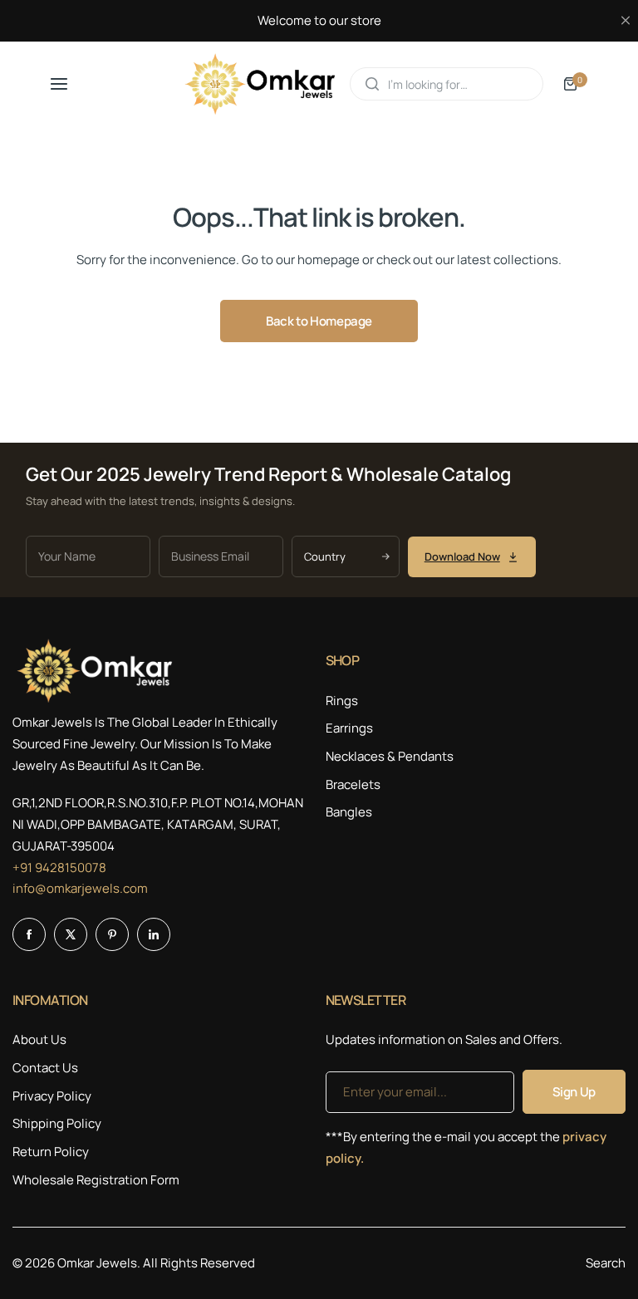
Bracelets (353, 784)
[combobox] (446, 83)
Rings (342, 700)
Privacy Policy (51, 1096)
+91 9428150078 (59, 867)
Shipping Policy (56, 1123)
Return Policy (50, 1151)
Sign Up (574, 1091)
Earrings (349, 728)
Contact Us (45, 1067)
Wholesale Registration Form (95, 1180)
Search (606, 1263)
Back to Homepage (319, 321)
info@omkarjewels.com (80, 888)
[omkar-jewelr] (260, 84)
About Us (39, 1039)
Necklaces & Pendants (390, 756)
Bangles (349, 812)
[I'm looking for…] (372, 83)
